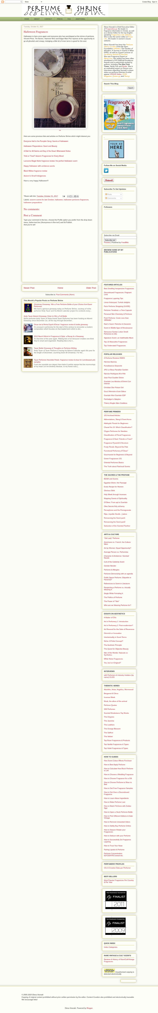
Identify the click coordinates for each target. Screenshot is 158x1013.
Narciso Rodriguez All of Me (115, 374)
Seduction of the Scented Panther (117, 526)
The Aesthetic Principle (113, 645)
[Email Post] (63, 196)
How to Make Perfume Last (114, 802)
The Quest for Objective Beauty (116, 649)
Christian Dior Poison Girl (114, 387)
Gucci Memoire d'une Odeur (115, 391)
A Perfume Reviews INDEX (114, 358)
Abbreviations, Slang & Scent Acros (117, 419)
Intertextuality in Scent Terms (115, 637)
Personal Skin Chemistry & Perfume (118, 314)
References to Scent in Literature (117, 584)
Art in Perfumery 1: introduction (116, 621)
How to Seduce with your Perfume (117, 836)
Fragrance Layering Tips (113, 298)
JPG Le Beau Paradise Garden (116, 370)
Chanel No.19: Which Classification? (118, 427)
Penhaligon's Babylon (112, 399)
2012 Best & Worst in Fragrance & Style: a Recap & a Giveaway (59, 336)
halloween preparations (33, 202)
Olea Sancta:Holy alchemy (114, 506)
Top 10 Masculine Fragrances (115, 342)
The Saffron (108, 733)
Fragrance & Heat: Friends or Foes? (118, 439)
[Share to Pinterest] (77, 196)
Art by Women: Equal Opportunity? (117, 548)
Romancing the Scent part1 (114, 518)
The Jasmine (109, 721)
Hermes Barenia (110, 362)
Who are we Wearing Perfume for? (117, 605)
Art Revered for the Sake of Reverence (119, 629)
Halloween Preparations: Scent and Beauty (40, 146)
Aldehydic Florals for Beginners (116, 423)
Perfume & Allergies (111, 570)
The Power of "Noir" (111, 601)
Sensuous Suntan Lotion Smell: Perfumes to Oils (116, 333)
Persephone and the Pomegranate (117, 510)
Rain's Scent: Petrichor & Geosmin (117, 324)
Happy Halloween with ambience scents (39, 166)
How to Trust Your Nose (113, 846)
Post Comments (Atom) (65, 295)
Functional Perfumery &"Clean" (116, 451)
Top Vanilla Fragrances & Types (116, 744)
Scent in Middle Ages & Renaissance (118, 328)
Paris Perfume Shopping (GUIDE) (117, 306)
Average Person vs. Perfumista (116, 552)
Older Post (91, 288)
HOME (26, 19)
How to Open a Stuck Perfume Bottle (118, 812)
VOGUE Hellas (115, 74)
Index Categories (110, 947)
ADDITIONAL (80, 19)
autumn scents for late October (42, 200)
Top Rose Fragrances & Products (117, 740)
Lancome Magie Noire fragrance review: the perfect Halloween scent (50, 161)
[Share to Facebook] (75, 196)
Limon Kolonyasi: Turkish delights (117, 302)
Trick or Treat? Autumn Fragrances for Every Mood (44, 156)
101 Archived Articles (112, 415)
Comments (111, 198)
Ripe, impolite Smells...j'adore (115, 514)
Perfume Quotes (110, 705)
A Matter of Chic (110, 618)
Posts (109, 194)
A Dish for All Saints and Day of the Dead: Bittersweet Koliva (47, 151)
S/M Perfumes (109, 709)
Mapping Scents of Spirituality (115, 498)
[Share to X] (73, 196)
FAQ (69, 19)
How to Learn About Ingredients (116, 798)
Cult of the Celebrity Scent (114, 562)
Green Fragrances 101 (113, 459)
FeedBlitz (125, 242)
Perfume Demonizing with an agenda (118, 574)
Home (60, 288)
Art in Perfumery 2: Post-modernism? (118, 625)
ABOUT (37, 19)
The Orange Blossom (112, 729)
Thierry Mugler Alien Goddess (115, 403)
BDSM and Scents (111, 479)
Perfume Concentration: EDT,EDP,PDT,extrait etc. (113, 854)
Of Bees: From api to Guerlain (115, 502)
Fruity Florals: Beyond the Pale (116, 447)
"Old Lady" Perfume (111, 538)
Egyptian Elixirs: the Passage (115, 483)
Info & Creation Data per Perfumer (117, 868)
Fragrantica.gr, (111, 29)
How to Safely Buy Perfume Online (117, 826)
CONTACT (48, 19)
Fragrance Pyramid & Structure (116, 443)
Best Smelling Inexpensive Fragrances (119, 288)
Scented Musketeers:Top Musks (116, 713)
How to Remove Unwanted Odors (117, 822)
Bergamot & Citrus (111, 693)
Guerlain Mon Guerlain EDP (115, 395)
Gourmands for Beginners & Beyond (118, 455)
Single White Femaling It (113, 593)
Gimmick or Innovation (112, 633)
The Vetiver (108, 736)
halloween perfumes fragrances (76, 200)
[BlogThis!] (70, 196)
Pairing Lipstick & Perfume (114, 850)
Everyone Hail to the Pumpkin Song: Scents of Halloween (46, 141)
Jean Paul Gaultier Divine (114, 378)
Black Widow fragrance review (35, 171)
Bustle (124, 66)
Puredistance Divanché (113, 366)
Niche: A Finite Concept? (113, 641)
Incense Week (109, 697)
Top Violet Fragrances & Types (116, 748)
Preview (107, 242)
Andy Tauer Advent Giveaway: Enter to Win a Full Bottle (45, 316)
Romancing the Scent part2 (114, 522)
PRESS (60, 19)
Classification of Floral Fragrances (117, 435)
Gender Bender (110, 566)
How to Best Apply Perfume (114, 765)
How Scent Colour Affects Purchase (118, 761)
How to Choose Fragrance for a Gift (118, 778)
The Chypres (109, 717)
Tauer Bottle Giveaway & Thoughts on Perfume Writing (55, 348)
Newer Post (29, 288)
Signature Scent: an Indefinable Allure (118, 338)
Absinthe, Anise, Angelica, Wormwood (118, 689)
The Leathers (109, 725)
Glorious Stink (109, 490)
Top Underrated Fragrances (115, 346)
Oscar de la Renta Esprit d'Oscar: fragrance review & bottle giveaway (61, 324)
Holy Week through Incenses (115, 494)
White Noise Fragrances (113, 659)
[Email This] (68, 196)
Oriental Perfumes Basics (114, 462)
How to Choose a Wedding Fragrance (118, 774)
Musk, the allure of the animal (115, 701)
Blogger (90, 1008)
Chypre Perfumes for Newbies (115, 431)
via (60, 130)
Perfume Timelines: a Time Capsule (118, 310)
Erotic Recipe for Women (113, 487)
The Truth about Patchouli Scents (117, 466)
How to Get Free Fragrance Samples (118, 788)
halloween (59, 200)
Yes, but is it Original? (112, 663)
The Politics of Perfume (113, 597)
